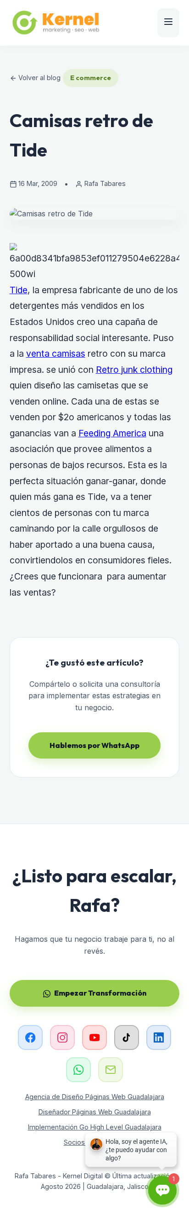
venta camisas (55, 353)
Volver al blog (39, 77)
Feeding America (112, 433)
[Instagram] (62, 1037)
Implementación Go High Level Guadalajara (94, 1127)
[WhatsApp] (78, 1069)
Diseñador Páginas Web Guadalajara (95, 1112)
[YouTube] (94, 1037)
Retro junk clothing (134, 369)
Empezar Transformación (100, 992)
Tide (19, 290)
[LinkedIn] (158, 1037)
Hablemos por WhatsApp (94, 745)
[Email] (110, 1069)
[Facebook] (30, 1037)
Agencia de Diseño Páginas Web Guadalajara (94, 1097)
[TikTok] (126, 1037)
